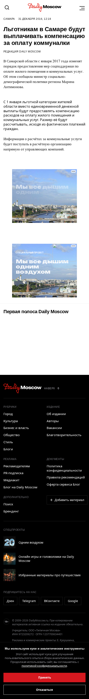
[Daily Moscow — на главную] (22, 388)
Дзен (10, 601)
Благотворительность (64, 435)
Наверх (49, 388)
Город (8, 414)
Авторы (53, 421)
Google (73, 601)
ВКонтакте (52, 601)
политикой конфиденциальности (44, 666)
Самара (9, 18)
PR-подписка (13, 473)
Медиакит (11, 480)
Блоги (8, 449)
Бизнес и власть (16, 428)
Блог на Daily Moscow (20, 487)
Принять (44, 677)
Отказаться (44, 690)
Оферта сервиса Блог (63, 484)
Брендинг (11, 511)
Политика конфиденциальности (64, 468)
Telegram (29, 601)
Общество (11, 435)
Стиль (8, 442)
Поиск (8, 504)
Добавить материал (69, 500)
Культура (10, 421)
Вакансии (54, 428)
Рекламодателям (16, 466)
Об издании (56, 414)
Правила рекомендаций (66, 477)
